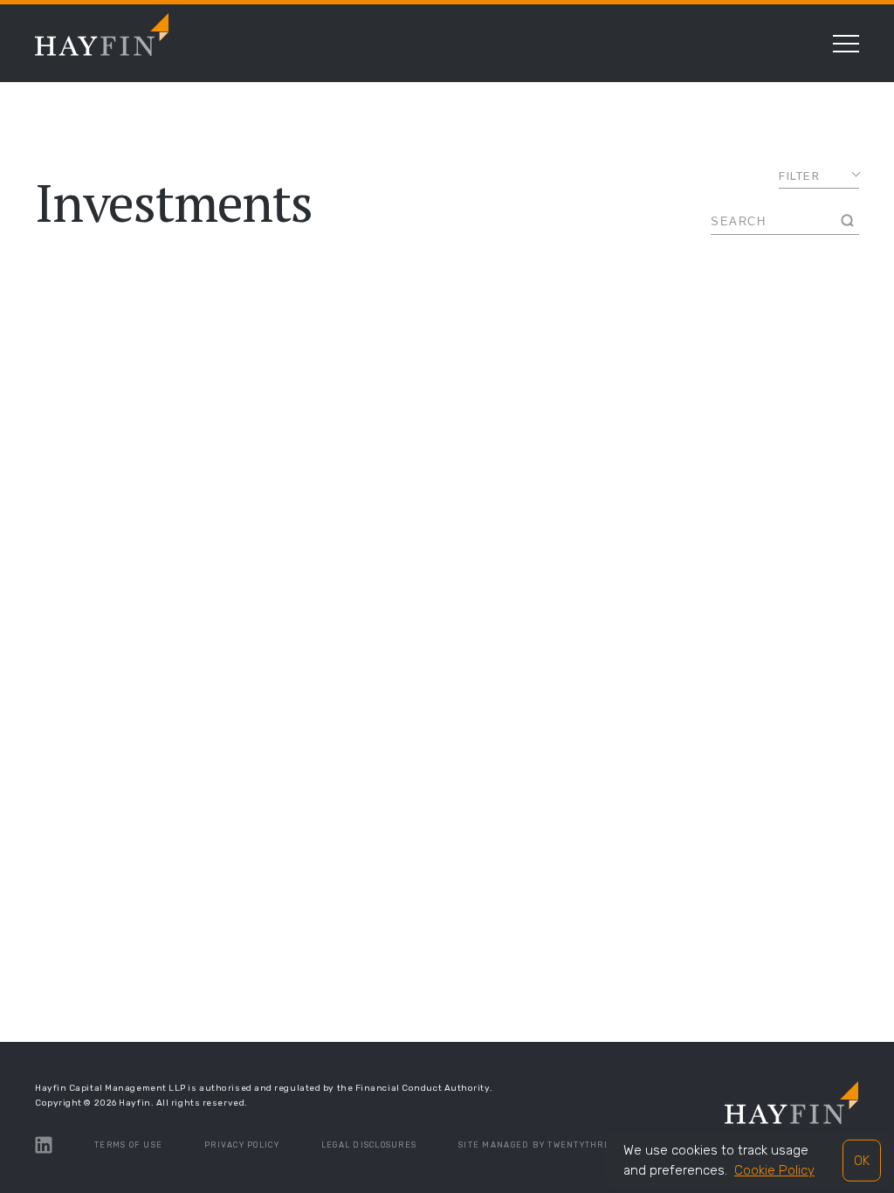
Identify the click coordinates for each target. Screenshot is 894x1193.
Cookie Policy (774, 1170)
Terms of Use (128, 1145)
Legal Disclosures (368, 1145)
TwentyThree (581, 1145)
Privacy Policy (241, 1145)
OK (862, 1160)
